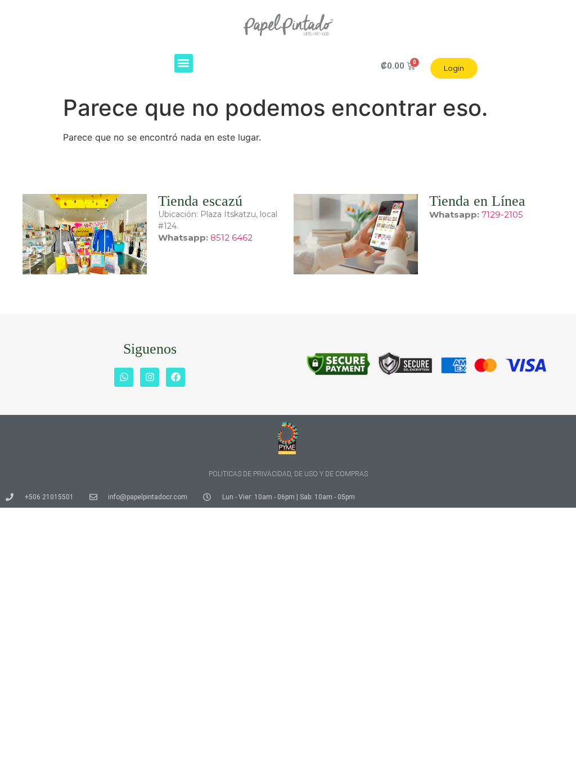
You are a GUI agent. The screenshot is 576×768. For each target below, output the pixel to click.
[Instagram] (149, 377)
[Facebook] (175, 377)
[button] (183, 63)
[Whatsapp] (123, 377)
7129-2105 (502, 214)
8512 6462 (231, 237)
